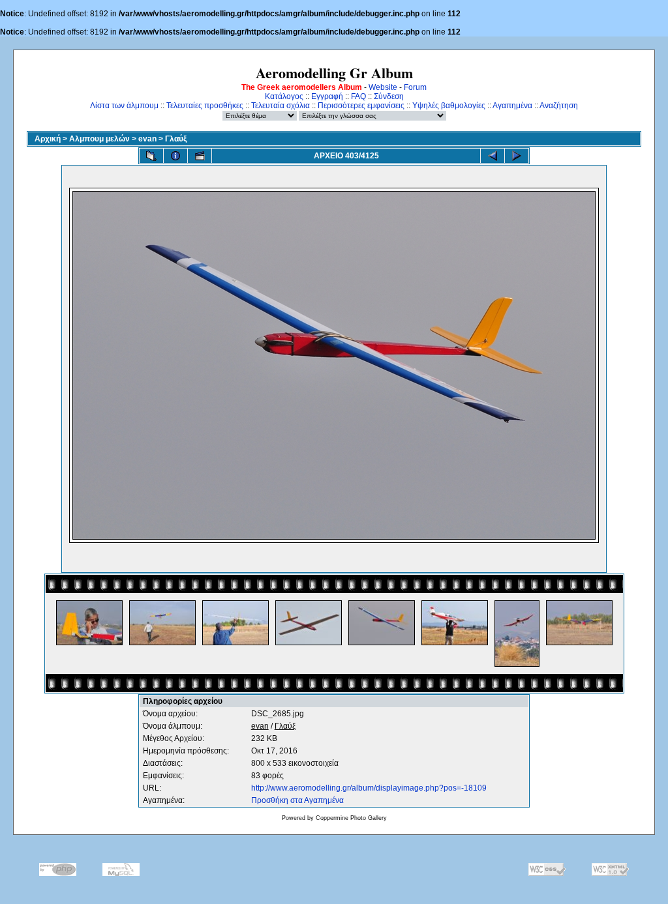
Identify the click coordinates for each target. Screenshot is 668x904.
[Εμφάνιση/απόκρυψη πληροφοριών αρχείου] (175, 156)
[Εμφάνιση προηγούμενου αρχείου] (492, 156)
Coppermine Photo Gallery (351, 818)
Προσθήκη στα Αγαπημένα (297, 800)
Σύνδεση (389, 96)
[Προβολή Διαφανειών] (199, 156)
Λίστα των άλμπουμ (124, 105)
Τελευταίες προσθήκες (204, 105)
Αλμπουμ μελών (99, 138)
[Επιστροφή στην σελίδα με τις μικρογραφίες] (151, 156)
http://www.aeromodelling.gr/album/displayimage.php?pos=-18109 (369, 788)
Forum (415, 87)
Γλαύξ (176, 138)
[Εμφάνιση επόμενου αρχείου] (516, 156)
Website (383, 87)
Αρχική (48, 138)
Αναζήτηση (558, 105)
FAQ (358, 96)
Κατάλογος (284, 96)
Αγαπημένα (512, 105)
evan (147, 138)
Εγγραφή (327, 96)
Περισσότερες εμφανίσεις (361, 105)
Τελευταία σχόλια (280, 105)
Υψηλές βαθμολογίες (448, 105)
